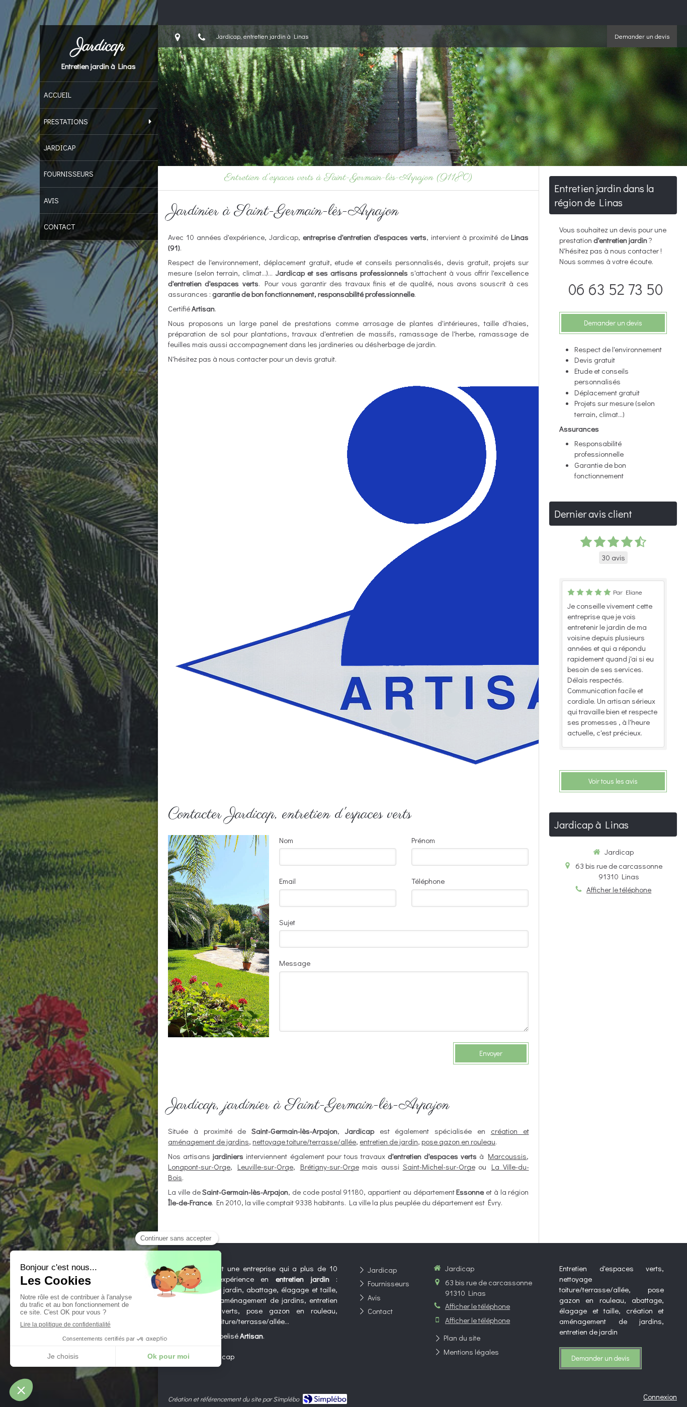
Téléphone (428, 881)
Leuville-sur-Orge (265, 1167)
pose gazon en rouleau (458, 1141)
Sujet (287, 922)
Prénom (423, 840)
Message (294, 963)
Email (287, 881)
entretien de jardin (389, 1141)
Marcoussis (507, 1156)
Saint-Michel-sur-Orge (439, 1167)
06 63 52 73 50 (615, 289)
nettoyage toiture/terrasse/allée (304, 1141)
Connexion (660, 1396)
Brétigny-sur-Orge (329, 1167)
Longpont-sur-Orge (199, 1167)
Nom (286, 840)
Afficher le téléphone (618, 889)
